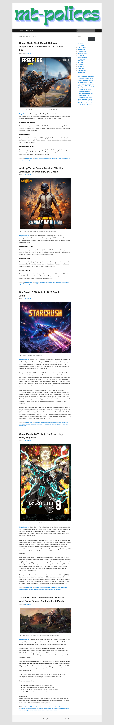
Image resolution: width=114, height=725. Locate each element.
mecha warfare (47, 708)
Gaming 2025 (28, 158)
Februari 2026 (82, 48)
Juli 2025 (80, 61)
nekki (46, 589)
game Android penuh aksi (51, 422)
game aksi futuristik (55, 707)
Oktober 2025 (81, 55)
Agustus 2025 (81, 59)
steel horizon (38, 710)
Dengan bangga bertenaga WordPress (61, 719)
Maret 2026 (81, 46)
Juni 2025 (80, 63)
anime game (54, 587)
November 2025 (82, 53)
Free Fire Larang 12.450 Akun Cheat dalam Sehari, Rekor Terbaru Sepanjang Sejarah (86, 78)
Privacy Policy (29, 30)
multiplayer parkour (39, 589)
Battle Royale (38, 158)
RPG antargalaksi (46, 424)
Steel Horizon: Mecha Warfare (49, 710)
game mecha (64, 707)
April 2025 (81, 66)
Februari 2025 (82, 70)
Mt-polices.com (24, 114)
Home (21, 30)
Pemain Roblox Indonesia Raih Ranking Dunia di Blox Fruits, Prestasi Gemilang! (85, 103)
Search (79, 36)
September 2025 (82, 57)
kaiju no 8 (31, 589)
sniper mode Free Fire (64, 158)
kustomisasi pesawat (24, 424)
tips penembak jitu (31, 160)
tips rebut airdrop (35, 284)
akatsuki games (46, 587)
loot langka (58, 282)
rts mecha (32, 710)
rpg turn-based (57, 589)
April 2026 (81, 44)
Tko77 (79, 109)
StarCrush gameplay (57, 424)
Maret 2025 (81, 68)
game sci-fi (29, 708)
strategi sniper (23, 160)
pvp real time (55, 708)
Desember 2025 (82, 51)
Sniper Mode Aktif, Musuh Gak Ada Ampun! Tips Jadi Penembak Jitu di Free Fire (41, 46)
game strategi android (37, 708)
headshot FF (55, 158)
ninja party (50, 589)
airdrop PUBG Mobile (40, 282)
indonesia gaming (23, 589)
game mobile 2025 (46, 158)
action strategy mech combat (42, 707)
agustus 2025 (38, 587)
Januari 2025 (81, 72)
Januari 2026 (81, 49)
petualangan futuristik (36, 424)
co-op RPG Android (40, 422)
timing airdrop (26, 284)
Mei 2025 (80, 64)
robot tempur (25, 710)
